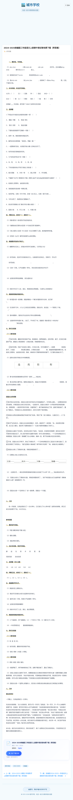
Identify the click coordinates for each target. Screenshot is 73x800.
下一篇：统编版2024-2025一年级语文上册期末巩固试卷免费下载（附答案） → (54, 774)
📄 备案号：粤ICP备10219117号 (36, 789)
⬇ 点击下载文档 (14, 753)
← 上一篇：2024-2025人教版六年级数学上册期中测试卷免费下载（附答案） (18, 774)
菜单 (67, 5)
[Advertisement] (36, 28)
